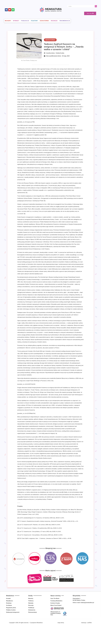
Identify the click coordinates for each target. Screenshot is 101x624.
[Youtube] (9, 9)
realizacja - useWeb (86, 622)
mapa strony (61, 622)
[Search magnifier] (96, 6)
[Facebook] (6, 9)
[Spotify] (13, 9)
